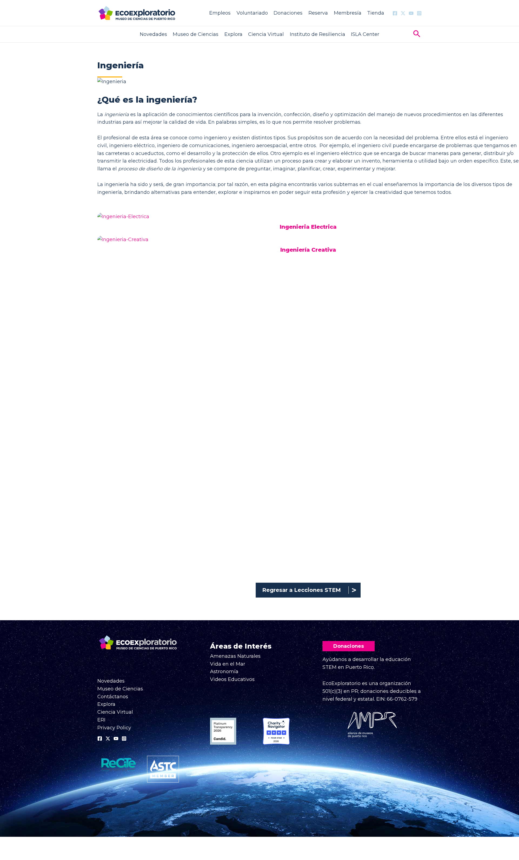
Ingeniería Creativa (308, 250)
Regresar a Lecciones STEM (301, 590)
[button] (417, 34)
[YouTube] (411, 13)
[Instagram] (419, 13)
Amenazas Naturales (235, 656)
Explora (233, 34)
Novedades (153, 34)
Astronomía (224, 671)
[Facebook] (394, 13)
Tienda (375, 13)
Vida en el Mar (227, 664)
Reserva (318, 13)
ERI (101, 720)
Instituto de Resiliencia (317, 34)
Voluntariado (252, 13)
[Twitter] (403, 13)
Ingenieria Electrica (308, 227)
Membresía (347, 13)
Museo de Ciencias (195, 34)
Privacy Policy (114, 728)
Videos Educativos (232, 679)
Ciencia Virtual (266, 34)
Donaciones (288, 13)
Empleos (220, 13)
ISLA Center (365, 34)
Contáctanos (112, 697)
